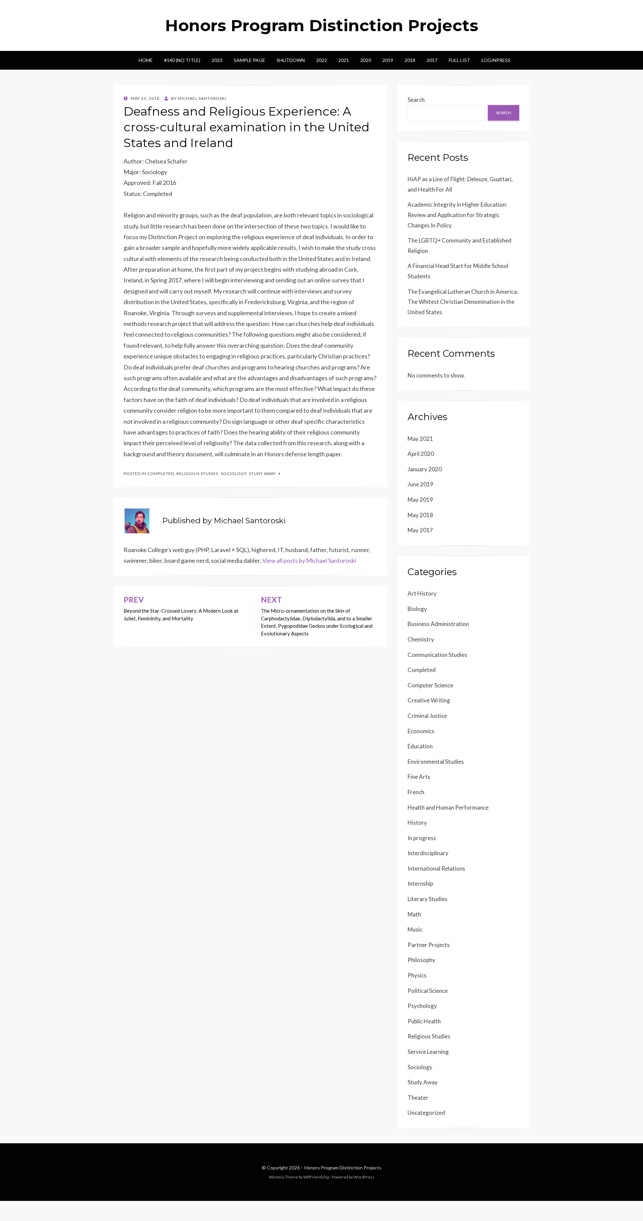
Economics (421, 731)
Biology (417, 608)
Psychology (422, 1005)
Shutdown (291, 60)
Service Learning (428, 1051)
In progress (422, 837)
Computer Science (430, 685)
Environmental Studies (436, 761)
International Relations (436, 868)
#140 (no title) (182, 60)
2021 (343, 60)
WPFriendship (316, 1176)
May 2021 (420, 438)
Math (414, 914)
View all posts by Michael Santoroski (309, 560)
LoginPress (496, 60)
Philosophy (421, 959)
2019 (387, 60)
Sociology (233, 473)
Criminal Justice (427, 715)
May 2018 (420, 515)
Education (420, 746)
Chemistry (421, 639)
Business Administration (438, 623)
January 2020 (425, 469)
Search (416, 99)
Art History (422, 593)
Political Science (428, 990)
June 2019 (420, 484)
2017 (432, 60)
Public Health (424, 1021)
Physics (417, 975)
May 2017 (420, 530)
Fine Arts (419, 776)
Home (146, 60)
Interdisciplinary (428, 853)
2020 (365, 60)
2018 (410, 60)
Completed (160, 473)
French (416, 792)
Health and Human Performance (448, 807)
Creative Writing (429, 700)
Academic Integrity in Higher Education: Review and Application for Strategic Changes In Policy (457, 214)
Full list (459, 60)
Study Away (262, 473)
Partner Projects (429, 944)
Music (415, 929)
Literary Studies (427, 898)
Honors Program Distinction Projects (321, 25)
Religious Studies (197, 473)
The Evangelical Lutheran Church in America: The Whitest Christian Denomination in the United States (463, 302)
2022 (321, 60)
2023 (217, 60)
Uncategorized (426, 1112)
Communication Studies (437, 654)
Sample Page (249, 60)
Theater (418, 1097)
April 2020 (421, 453)
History (417, 822)
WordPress (364, 1176)
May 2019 (420, 499)
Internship (420, 883)
